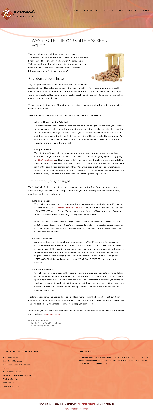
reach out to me (52, 314)
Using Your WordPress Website (17, 375)
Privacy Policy (71, 409)
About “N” (132, 10)
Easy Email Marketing (12, 361)
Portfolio (108, 10)
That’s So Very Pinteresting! (43, 325)
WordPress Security (39, 320)
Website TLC (9, 382)
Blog (120, 10)
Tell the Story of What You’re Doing (46, 323)
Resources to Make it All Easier (17, 364)
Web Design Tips (10, 379)
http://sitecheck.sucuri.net (71, 207)
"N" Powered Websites (86, 404)
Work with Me (91, 10)
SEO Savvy (8, 368)
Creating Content (10, 357)
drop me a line (142, 357)
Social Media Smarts (12, 372)
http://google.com (46, 160)
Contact (146, 10)
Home (77, 10)
